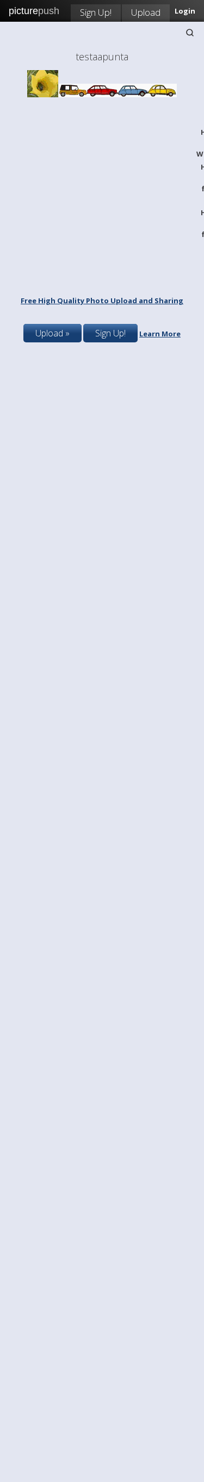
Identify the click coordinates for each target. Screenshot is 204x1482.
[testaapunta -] (102, 94)
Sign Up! (96, 12)
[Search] (190, 32)
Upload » (52, 333)
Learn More (160, 334)
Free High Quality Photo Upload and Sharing (102, 300)
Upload (145, 12)
